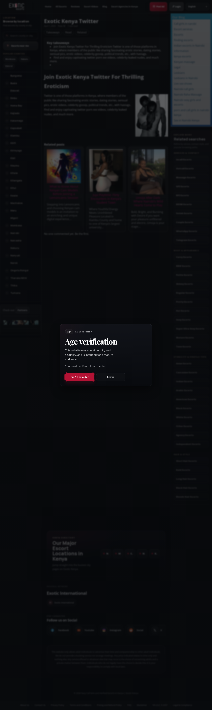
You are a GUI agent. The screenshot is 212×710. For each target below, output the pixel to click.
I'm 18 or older (80, 377)
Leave (110, 377)
